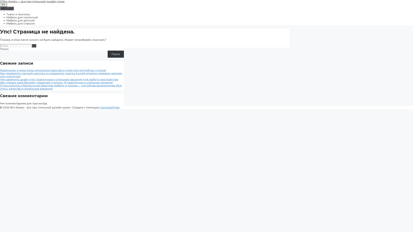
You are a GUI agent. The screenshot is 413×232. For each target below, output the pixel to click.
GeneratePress (109, 107)
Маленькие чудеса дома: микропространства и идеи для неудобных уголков (53, 70)
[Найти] (34, 46)
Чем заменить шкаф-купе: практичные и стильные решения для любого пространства (59, 79)
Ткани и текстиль (18, 14)
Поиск (4, 49)
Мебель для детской (20, 20)
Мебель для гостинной (22, 17)
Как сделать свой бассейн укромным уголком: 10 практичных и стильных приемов (56, 82)
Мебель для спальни (20, 23)
